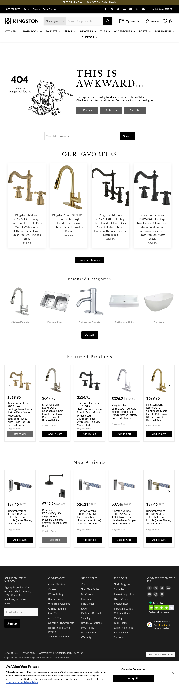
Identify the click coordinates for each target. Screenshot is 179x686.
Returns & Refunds (91, 622)
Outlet (26, 9)
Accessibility (54, 618)
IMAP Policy (87, 627)
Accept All (133, 678)
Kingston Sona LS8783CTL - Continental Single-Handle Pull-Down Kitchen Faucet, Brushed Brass (68, 222)
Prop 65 (52, 613)
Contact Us (87, 584)
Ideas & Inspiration (124, 594)
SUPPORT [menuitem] (88, 37)
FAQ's (84, 608)
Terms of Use (11, 652)
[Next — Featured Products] (169, 386)
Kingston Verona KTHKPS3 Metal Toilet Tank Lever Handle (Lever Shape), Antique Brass (158, 517)
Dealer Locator (56, 598)
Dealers (36, 9)
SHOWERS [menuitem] (86, 31)
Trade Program (49, 9)
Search (127, 136)
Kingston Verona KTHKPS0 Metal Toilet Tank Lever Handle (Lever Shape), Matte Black (19, 517)
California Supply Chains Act (69, 652)
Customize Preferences (133, 669)
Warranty (86, 637)
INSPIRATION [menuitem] (163, 31)
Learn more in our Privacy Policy (22, 682)
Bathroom (111, 110)
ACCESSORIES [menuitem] (123, 31)
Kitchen (87, 110)
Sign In (155, 21)
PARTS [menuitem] (143, 31)
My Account (87, 594)
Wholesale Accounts (59, 603)
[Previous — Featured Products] (10, 386)
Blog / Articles (121, 598)
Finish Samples (122, 632)
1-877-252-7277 (12, 9)
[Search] (107, 21)
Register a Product (91, 613)
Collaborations (122, 613)
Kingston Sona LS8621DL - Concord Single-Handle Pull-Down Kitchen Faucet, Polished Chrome (124, 411)
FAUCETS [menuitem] (51, 31)
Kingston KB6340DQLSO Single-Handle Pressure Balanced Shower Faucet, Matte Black (54, 518)
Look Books (120, 622)
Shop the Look (122, 589)
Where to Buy (55, 594)
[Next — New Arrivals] (169, 491)
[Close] (173, 673)
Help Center (87, 603)
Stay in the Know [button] (15, 580)
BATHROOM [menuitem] (31, 31)
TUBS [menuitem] (103, 31)
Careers (52, 589)
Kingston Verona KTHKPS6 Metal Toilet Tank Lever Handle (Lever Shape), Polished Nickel (124, 517)
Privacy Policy (88, 632)
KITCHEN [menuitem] (10, 31)
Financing (86, 598)
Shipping (85, 618)
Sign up (12, 623)
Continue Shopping (90, 259)
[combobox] (84, 21)
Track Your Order (90, 589)
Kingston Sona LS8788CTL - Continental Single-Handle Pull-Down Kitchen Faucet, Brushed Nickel (53, 412)
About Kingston (56, 584)
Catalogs (118, 618)
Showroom (120, 637)
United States (162, 9)
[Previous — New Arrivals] (10, 491)
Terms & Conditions (58, 636)
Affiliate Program (57, 608)
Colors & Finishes (123, 627)
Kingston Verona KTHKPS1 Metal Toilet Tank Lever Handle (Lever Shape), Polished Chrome (89, 517)
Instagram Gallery (123, 608)
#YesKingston (121, 603)
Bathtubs (135, 110)
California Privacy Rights (61, 622)
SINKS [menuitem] (68, 31)
